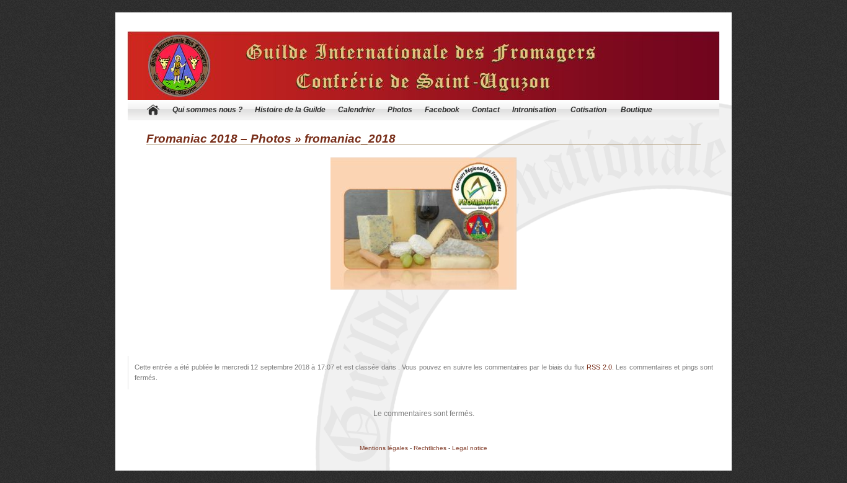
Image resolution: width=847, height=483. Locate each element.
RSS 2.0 (599, 367)
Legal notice (469, 448)
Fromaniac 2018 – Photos (218, 138)
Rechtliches (430, 448)
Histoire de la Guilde (290, 109)
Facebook (442, 109)
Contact (486, 109)
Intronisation (534, 109)
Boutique (636, 109)
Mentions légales (384, 448)
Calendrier (356, 109)
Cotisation (588, 109)
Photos (400, 109)
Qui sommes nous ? (207, 109)
